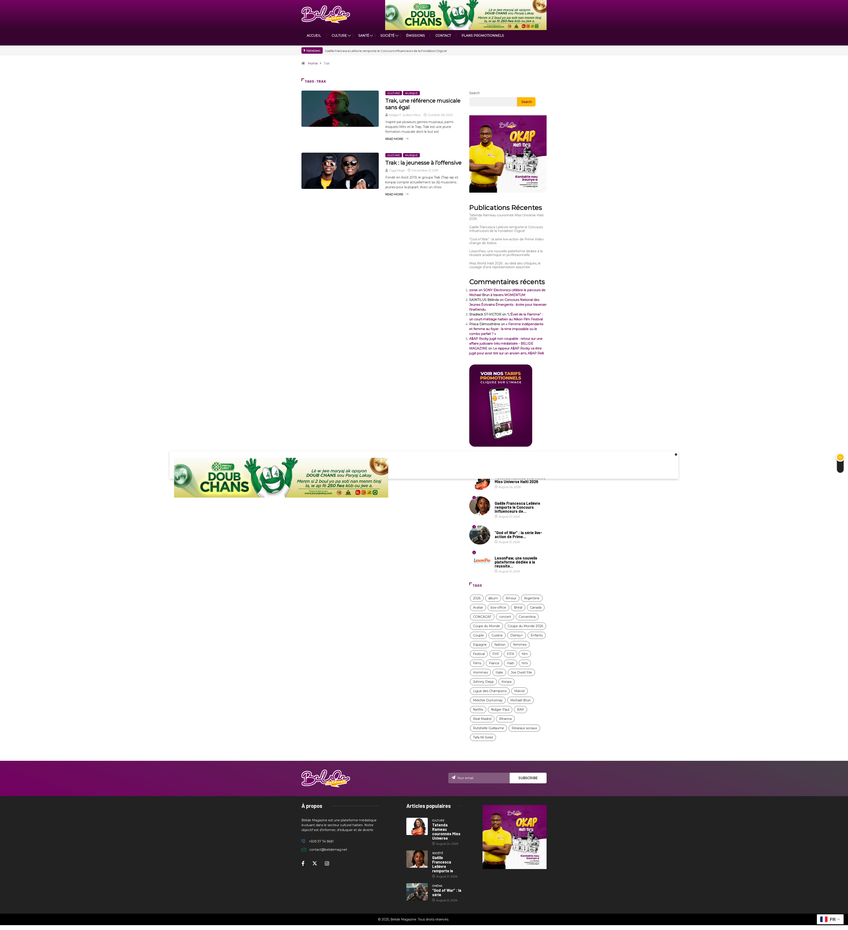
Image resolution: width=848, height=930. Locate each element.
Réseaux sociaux (524, 728)
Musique (411, 93)
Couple (478, 635)
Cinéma (500, 528)
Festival (479, 654)
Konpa (506, 682)
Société (387, 36)
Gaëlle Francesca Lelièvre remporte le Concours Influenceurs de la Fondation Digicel (506, 229)
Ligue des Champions (490, 691)
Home (313, 63)
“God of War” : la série (446, 892)
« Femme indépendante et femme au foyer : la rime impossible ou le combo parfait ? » (506, 329)
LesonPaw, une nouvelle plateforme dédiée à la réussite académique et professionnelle (506, 253)
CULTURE (339, 36)
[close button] (676, 454)
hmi (525, 663)
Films (477, 663)
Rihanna (505, 719)
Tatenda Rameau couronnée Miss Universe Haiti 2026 (409, 51)
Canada (535, 607)
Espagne (480, 645)
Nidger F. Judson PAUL (405, 115)
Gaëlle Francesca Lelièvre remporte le (442, 864)
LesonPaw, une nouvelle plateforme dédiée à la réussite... (516, 562)
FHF (495, 654)
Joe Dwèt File (521, 672)
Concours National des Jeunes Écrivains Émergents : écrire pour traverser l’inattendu (508, 304)
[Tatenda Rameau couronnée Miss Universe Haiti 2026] (417, 826)
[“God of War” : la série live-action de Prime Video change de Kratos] (417, 891)
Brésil (518, 607)
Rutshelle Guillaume (488, 728)
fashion (499, 645)
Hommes (480, 672)
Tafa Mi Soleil (483, 737)
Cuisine (497, 635)
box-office (498, 607)
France (494, 663)
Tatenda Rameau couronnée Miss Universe (446, 831)
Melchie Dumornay (488, 700)
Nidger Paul (500, 710)
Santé (363, 36)
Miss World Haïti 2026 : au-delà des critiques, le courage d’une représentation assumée (505, 265)
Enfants (537, 635)
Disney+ (516, 635)
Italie (499, 672)
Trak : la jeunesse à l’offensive (423, 162)
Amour (511, 598)
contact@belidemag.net (328, 850)
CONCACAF (482, 617)
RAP (520, 710)
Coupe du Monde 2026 (525, 626)
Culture (394, 93)
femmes (519, 645)
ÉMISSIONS (415, 36)
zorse (473, 290)
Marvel (519, 691)
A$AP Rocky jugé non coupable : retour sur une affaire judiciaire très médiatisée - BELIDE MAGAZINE (506, 343)
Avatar (478, 607)
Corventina (527, 617)
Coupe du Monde (486, 626)
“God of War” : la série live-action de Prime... (518, 534)
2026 (477, 598)
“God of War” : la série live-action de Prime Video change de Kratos (506, 241)
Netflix (478, 710)
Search (474, 93)
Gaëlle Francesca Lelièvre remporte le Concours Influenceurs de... (517, 507)
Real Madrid (482, 719)
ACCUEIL (314, 36)
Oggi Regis (397, 170)
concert (505, 617)
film (525, 654)
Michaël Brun (520, 700)
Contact (443, 36)
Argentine (531, 598)
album (493, 598)
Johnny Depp (483, 682)
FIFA (510, 654)
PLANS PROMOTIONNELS (483, 36)
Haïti (510, 663)
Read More (394, 138)
